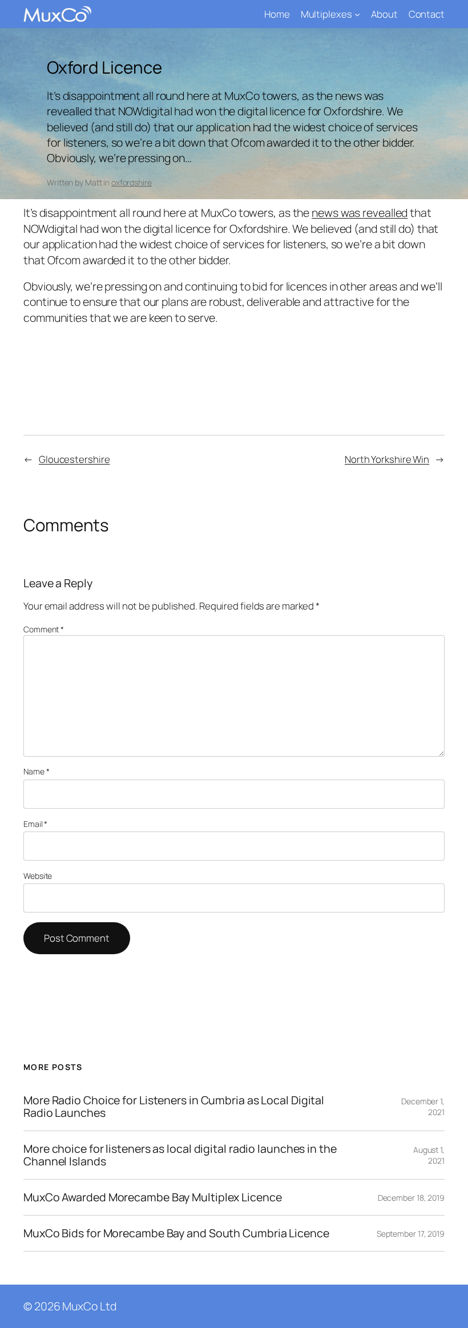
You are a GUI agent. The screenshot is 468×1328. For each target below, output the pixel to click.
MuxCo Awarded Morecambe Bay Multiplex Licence (152, 1197)
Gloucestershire (74, 459)
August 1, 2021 (429, 1155)
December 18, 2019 (411, 1197)
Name (36, 771)
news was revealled (360, 212)
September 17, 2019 (411, 1233)
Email (35, 823)
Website (37, 875)
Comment (43, 629)
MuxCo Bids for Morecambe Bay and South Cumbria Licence (176, 1233)
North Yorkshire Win (387, 459)
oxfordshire (131, 182)
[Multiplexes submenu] (357, 14)
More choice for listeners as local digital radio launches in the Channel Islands (180, 1155)
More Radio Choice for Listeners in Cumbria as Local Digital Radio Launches (173, 1106)
